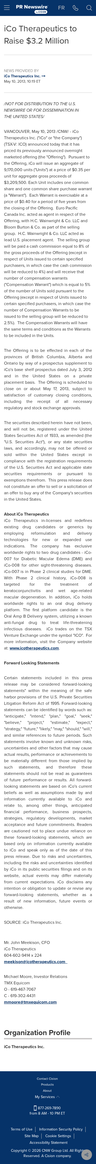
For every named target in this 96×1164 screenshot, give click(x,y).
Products (47, 1084)
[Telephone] (75, 8)
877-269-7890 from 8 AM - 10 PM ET (47, 1110)
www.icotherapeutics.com (34, 648)
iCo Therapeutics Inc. (24, 1047)
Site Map (32, 1136)
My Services (45, 1097)
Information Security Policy (61, 1129)
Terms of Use (22, 1129)
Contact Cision (47, 1078)
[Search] (89, 8)
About (47, 1090)
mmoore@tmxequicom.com (30, 1002)
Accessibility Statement (48, 1142)
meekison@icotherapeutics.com (34, 962)
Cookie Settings (58, 1136)
